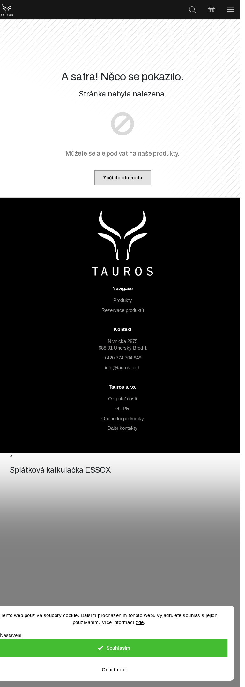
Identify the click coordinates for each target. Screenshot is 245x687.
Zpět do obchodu (122, 177)
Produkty (122, 300)
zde (140, 622)
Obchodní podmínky (122, 418)
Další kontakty (122, 428)
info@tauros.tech (122, 367)
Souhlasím (118, 648)
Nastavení (10, 635)
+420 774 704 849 (122, 357)
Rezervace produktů (122, 310)
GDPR (122, 408)
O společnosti (122, 398)
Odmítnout (114, 669)
